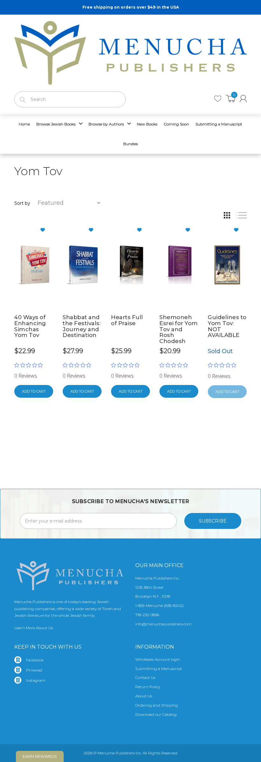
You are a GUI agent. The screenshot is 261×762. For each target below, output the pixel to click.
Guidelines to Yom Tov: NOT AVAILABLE (227, 326)
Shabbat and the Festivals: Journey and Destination (82, 326)
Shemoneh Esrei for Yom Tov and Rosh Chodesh (178, 329)
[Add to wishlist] (45, 230)
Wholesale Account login (157, 659)
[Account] (243, 98)
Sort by (22, 203)
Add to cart (34, 391)
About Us (143, 696)
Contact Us (145, 677)
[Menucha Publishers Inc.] (130, 51)
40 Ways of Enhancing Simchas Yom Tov (30, 326)
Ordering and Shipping (156, 705)
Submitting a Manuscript (158, 668)
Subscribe (213, 521)
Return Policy (147, 686)
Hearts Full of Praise (127, 320)
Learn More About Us (33, 627)
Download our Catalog (156, 714)
